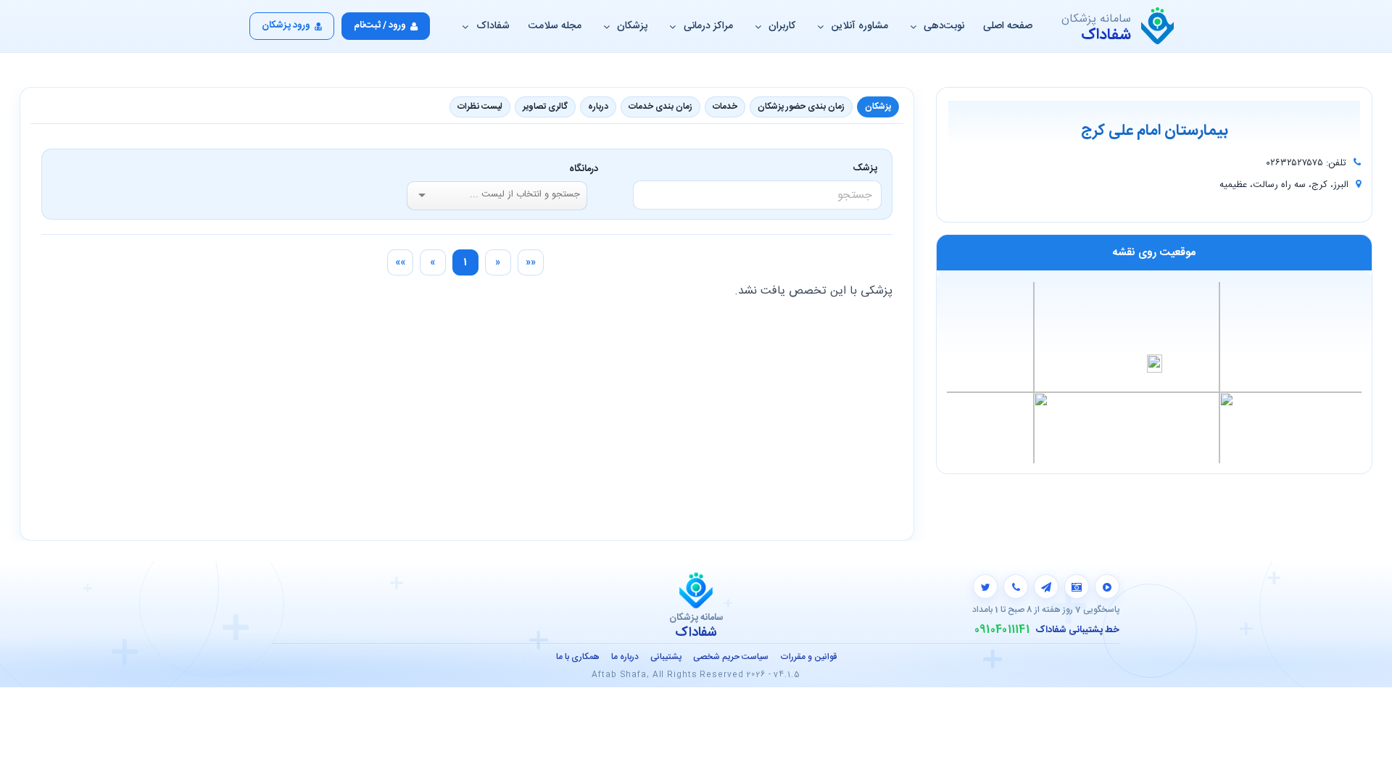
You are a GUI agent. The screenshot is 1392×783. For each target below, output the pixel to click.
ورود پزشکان (286, 25)
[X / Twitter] (985, 586)
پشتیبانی (666, 657)
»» (400, 262)
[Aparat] (1107, 586)
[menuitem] (531, 262)
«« (531, 262)
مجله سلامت (555, 26)
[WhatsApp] (1015, 586)
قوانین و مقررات (808, 657)
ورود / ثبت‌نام (380, 25)
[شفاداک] (1157, 26)
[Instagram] (1076, 586)
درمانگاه (583, 169)
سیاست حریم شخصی (730, 657)
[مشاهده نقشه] (1154, 371)
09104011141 (1002, 630)
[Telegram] (1046, 586)
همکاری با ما (578, 657)
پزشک (867, 168)
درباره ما (625, 657)
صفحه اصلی (1007, 26)
